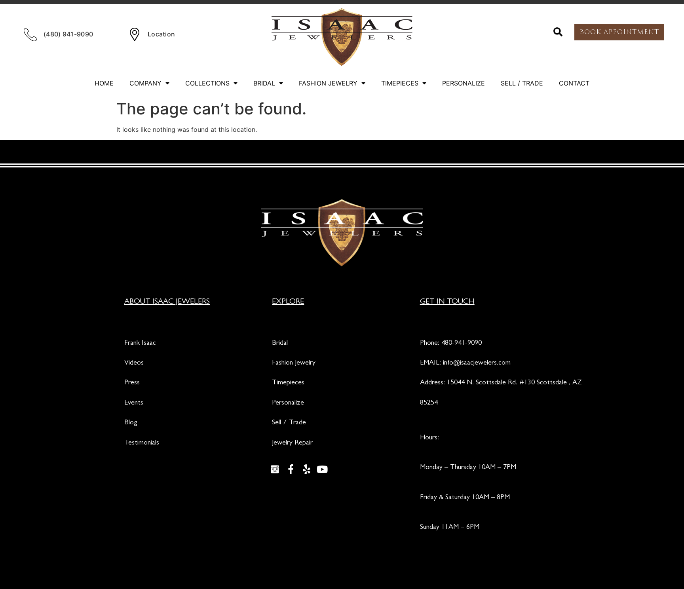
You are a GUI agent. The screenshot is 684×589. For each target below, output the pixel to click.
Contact (574, 83)
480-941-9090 (461, 343)
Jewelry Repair (292, 443)
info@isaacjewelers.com (477, 363)
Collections (207, 83)
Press (132, 383)
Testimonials (141, 443)
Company (145, 83)
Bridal (264, 83)
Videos (134, 363)
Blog (130, 423)
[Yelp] (306, 469)
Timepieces (399, 83)
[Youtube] (322, 469)
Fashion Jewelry (328, 83)
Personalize (463, 83)
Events (133, 403)
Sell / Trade (522, 83)
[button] (558, 32)
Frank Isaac (140, 343)
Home (104, 83)
